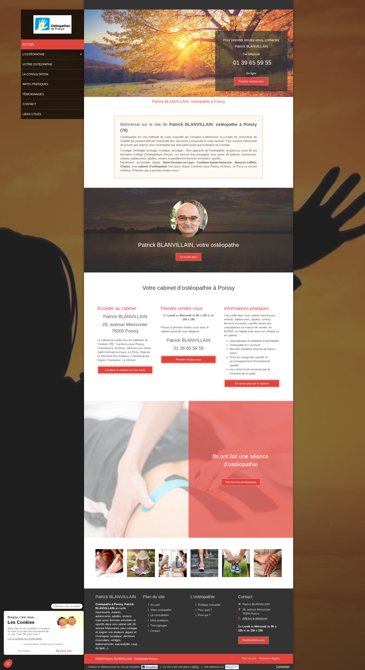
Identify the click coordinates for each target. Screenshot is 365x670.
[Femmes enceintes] (236, 563)
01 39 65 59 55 (252, 62)
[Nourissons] (109, 563)
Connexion (282, 666)
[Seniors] (268, 563)
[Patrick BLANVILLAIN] (52, 30)
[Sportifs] (204, 563)
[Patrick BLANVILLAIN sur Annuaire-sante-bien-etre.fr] (232, 667)
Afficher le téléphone (254, 618)
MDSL (195, 666)
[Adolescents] (141, 563)
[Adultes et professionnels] (173, 563)
